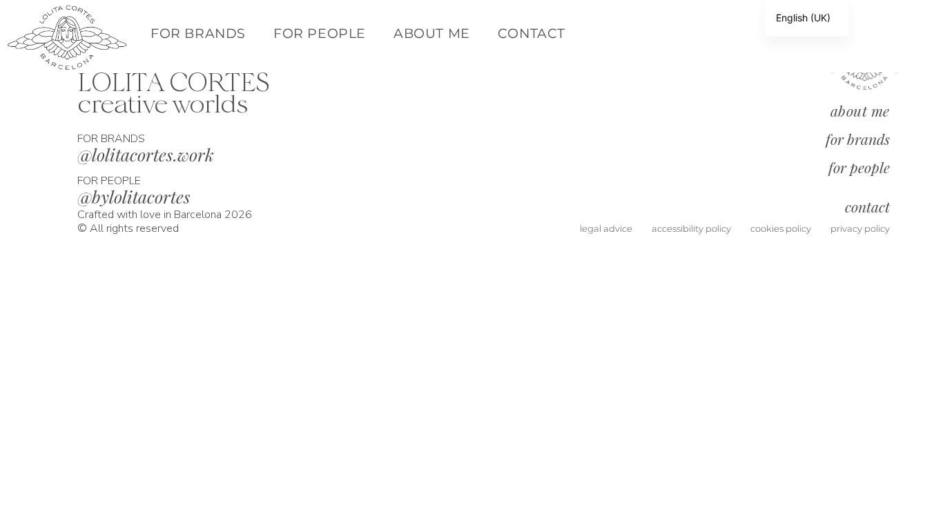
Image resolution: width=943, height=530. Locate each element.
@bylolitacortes (134, 196)
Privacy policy (860, 228)
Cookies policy (780, 228)
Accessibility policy (691, 228)
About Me (431, 33)
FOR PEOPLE (319, 33)
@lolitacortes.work (145, 154)
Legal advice (606, 228)
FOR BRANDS (198, 33)
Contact (531, 33)
